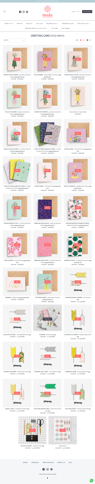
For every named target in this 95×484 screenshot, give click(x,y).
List (90, 40)
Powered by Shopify (51, 474)
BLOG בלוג (29, 23)
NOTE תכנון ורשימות (83, 23)
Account (74, 11)
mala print (44, 474)
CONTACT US (61, 462)
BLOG (70, 462)
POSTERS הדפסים (52, 23)
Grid (83, 40)
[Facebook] (20, 12)
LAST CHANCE (66, 28)
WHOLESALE (35, 462)
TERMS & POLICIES (48, 462)
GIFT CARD (55, 28)
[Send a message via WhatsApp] (91, 480)
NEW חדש (20, 23)
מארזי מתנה (39, 23)
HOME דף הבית (9, 23)
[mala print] (47, 5)
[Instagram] (24, 12)
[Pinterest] (27, 12)
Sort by (6, 40)
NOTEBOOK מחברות (68, 23)
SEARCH (25, 462)
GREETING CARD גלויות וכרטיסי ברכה (36, 28)
